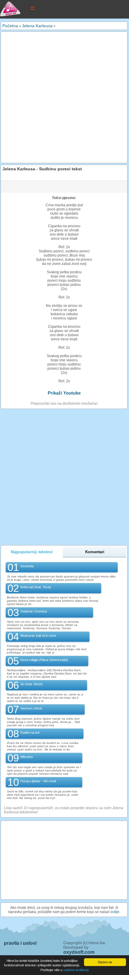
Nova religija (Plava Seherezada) (44, 660)
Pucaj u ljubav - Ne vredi (38, 781)
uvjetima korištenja (76, 970)
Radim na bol (29, 732)
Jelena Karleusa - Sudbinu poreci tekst (42, 168)
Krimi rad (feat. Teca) (35, 587)
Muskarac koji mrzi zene (38, 635)
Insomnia (27, 566)
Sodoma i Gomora (33, 611)
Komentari (94, 552)
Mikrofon (26, 757)
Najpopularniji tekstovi (32, 552)
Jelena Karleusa (37, 25)
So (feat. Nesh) (31, 684)
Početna (10, 25)
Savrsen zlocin (31, 708)
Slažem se (105, 962)
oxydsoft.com (78, 952)
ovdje (114, 912)
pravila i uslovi (20, 943)
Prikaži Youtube (64, 392)
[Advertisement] (64, 97)
